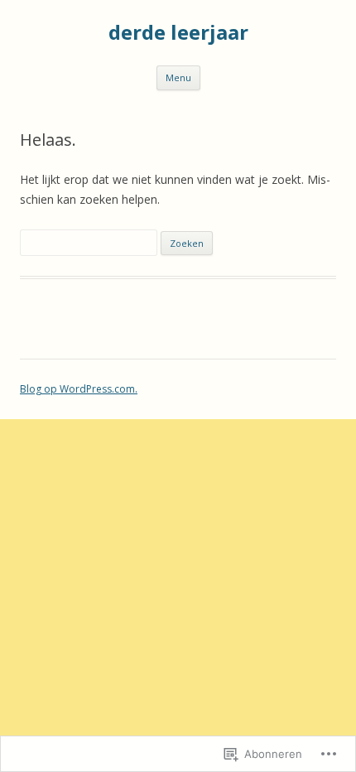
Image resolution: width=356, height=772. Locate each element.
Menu (178, 77)
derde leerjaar (178, 33)
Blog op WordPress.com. (78, 389)
